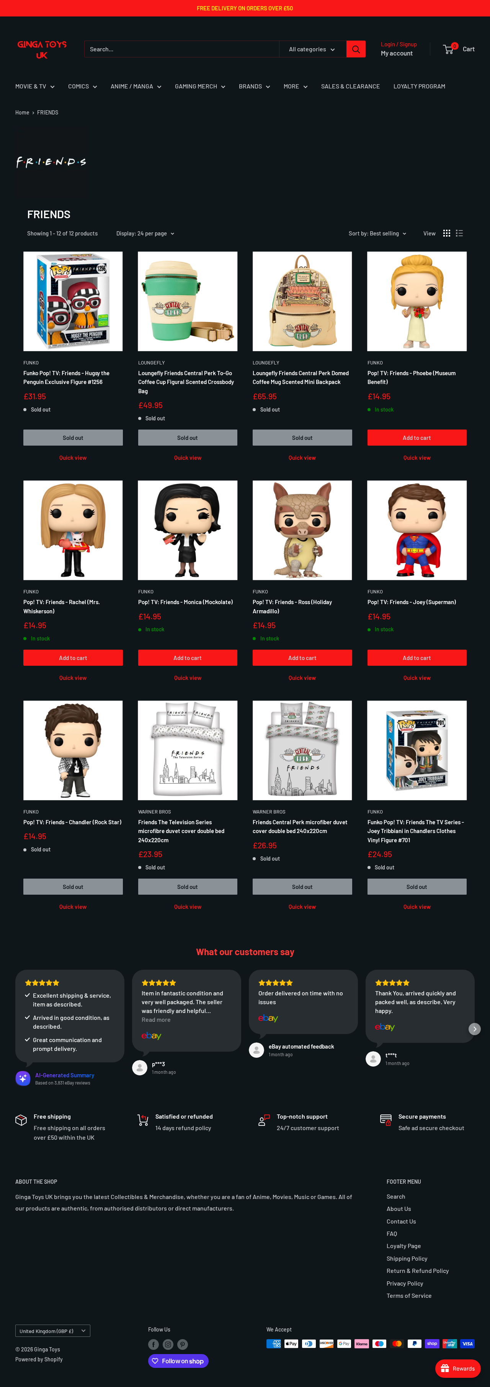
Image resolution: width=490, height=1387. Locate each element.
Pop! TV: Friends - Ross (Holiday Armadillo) (292, 606)
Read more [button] (156, 1019)
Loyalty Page (404, 1245)
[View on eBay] (152, 1036)
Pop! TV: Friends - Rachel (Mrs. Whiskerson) (61, 606)
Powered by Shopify (39, 1359)
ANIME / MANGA (132, 86)
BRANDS (250, 86)
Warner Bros (154, 812)
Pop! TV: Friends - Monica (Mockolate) (185, 601)
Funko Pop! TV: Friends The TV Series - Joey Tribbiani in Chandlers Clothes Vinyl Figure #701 (416, 830)
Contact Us (401, 1221)
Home (22, 112)
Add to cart (417, 437)
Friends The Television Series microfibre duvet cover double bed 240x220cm (181, 830)
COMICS (78, 86)
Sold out (73, 437)
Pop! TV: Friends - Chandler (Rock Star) (72, 821)
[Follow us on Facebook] (153, 1344)
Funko (31, 362)
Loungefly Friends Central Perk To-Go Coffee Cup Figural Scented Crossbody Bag (186, 381)
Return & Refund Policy (418, 1270)
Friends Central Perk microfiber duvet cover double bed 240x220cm (300, 826)
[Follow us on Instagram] (168, 1344)
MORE (291, 86)
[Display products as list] (459, 233)
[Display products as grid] (446, 233)
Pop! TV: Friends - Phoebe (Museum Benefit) (412, 377)
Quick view (73, 457)
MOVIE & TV (30, 86)
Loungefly (151, 362)
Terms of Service (409, 1295)
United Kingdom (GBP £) (46, 1331)
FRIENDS (47, 112)
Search (396, 1196)
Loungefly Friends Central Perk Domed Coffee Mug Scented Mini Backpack (301, 377)
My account (397, 53)
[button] (15, 1029)
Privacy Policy (405, 1283)
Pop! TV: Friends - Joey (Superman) (412, 601)
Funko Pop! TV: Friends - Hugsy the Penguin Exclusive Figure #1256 (66, 377)
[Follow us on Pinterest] (182, 1344)
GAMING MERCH (196, 86)
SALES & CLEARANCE (350, 86)
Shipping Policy (407, 1258)
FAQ (392, 1233)
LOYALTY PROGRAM (419, 86)
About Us (399, 1208)
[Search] (356, 49)
